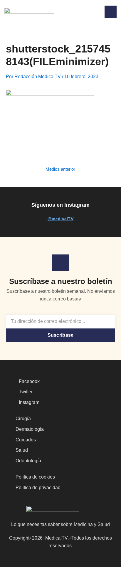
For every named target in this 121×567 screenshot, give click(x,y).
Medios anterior (60, 169)
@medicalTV (60, 218)
